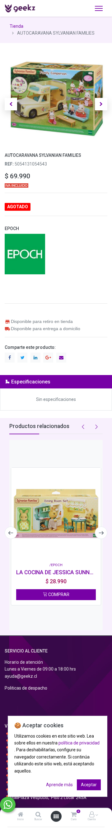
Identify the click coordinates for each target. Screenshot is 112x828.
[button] (11, 104)
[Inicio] (20, 814)
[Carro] (74, 814)
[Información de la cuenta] (91, 814)
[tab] (56, 381)
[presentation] (11, 533)
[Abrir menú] (56, 816)
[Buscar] (38, 814)
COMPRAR (58, 594)
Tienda (16, 26)
